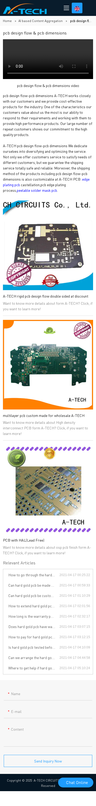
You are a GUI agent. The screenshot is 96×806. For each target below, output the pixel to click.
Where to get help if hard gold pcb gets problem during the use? (33, 667)
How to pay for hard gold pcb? (32, 636)
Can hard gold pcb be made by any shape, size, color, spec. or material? (33, 585)
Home (7, 21)
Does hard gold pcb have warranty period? (33, 626)
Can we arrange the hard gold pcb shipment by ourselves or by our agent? (33, 657)
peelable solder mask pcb (37, 190)
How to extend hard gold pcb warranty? (33, 605)
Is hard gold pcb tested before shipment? (33, 647)
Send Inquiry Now (48, 761)
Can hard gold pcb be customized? (33, 595)
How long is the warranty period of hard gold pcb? (33, 616)
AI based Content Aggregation (40, 21)
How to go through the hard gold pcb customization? (33, 574)
